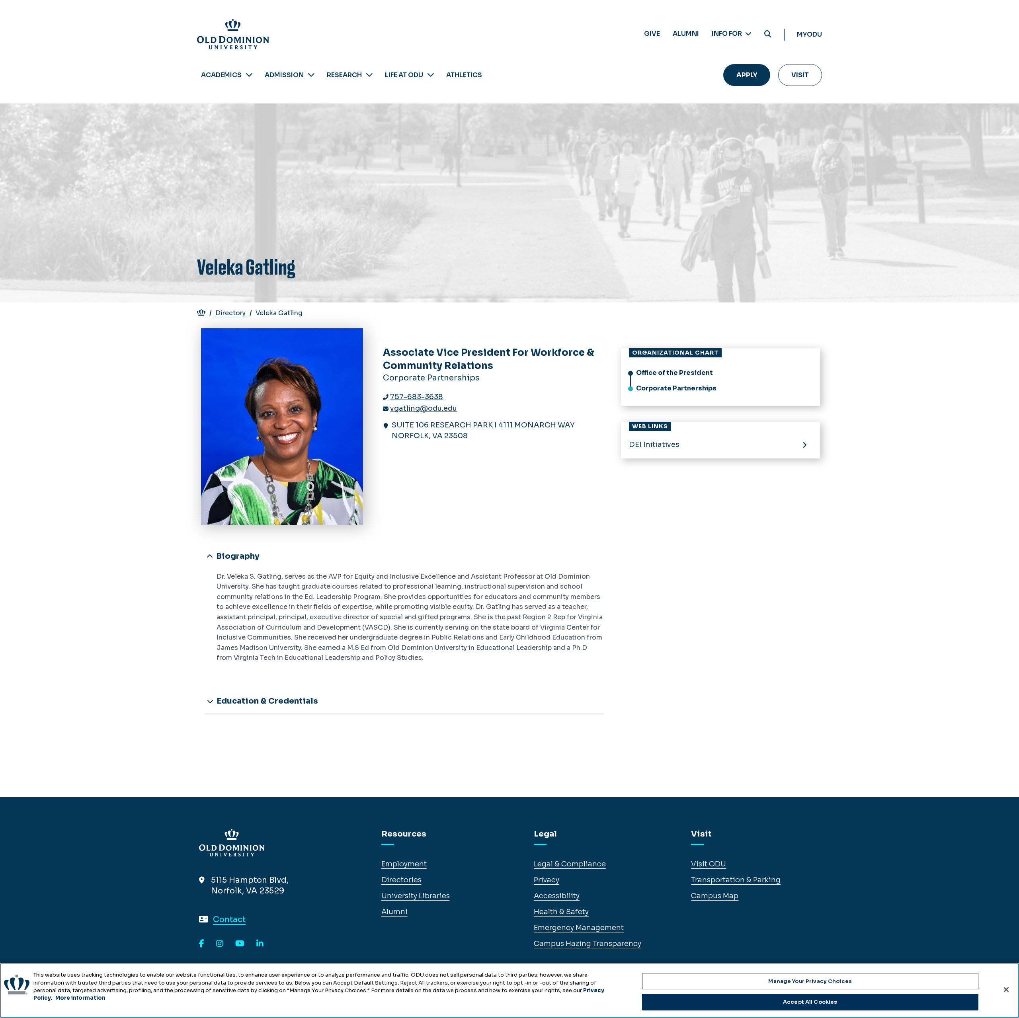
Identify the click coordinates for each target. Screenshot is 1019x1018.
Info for (727, 33)
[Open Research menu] (369, 75)
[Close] (1006, 989)
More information (80, 998)
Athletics (464, 75)
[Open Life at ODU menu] (430, 75)
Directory (230, 313)
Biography (237, 556)
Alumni (686, 33)
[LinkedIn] (260, 944)
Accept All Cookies (810, 1001)
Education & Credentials (266, 701)
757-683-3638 (416, 396)
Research (344, 75)
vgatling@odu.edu (423, 408)
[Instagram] (219, 944)
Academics (221, 75)
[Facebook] (201, 944)
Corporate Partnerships (676, 388)
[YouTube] (239, 944)
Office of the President (674, 373)
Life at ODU (404, 75)
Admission (284, 75)
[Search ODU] (767, 34)
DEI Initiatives (654, 444)
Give (652, 33)
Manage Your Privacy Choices (810, 981)
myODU (809, 34)
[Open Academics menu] (249, 75)
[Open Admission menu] (311, 75)
